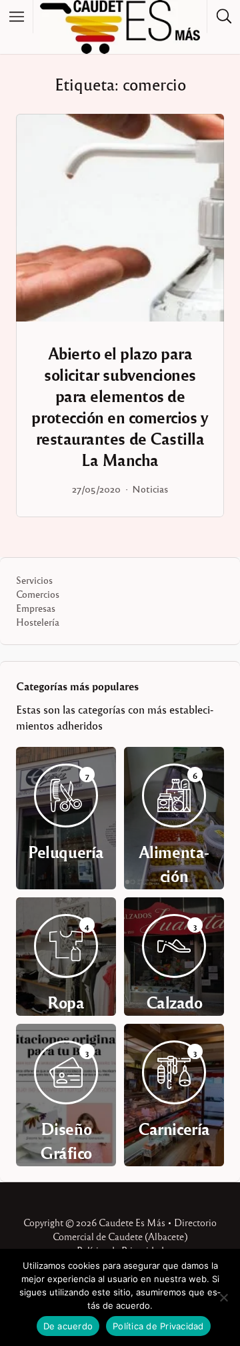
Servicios (34, 580)
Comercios (37, 594)
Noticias (150, 489)
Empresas (35, 608)
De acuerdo (68, 1326)
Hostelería (37, 622)
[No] (223, 1297)
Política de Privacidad (158, 1326)
